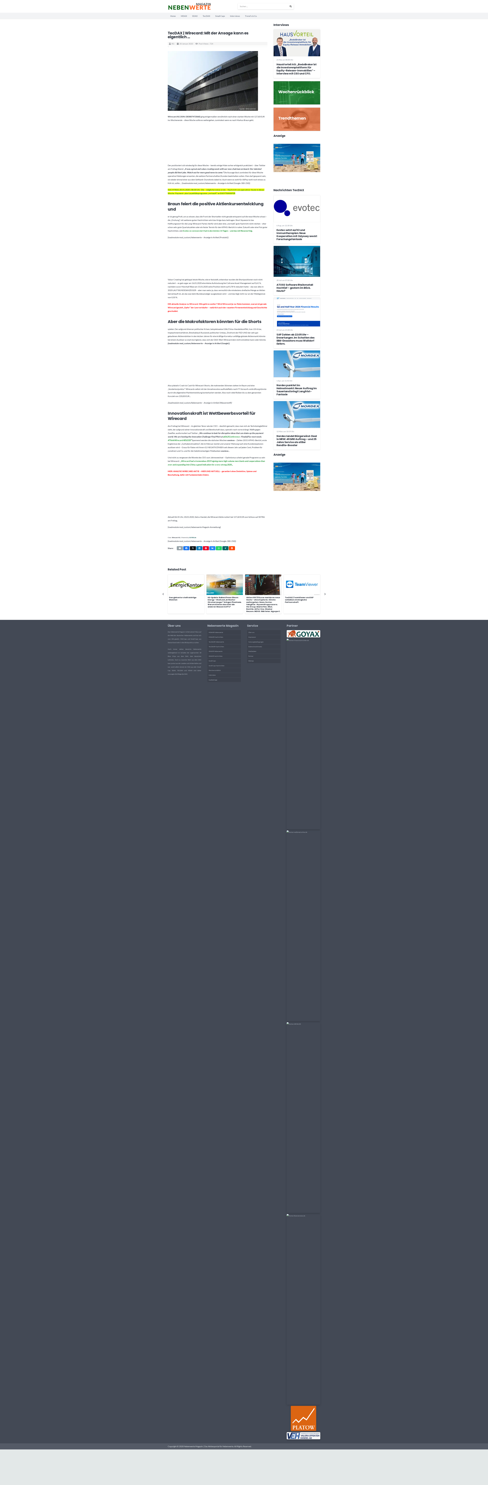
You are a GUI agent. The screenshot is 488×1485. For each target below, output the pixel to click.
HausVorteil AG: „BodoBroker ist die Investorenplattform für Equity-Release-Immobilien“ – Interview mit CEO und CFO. (297, 69)
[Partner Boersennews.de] (303, 1309)
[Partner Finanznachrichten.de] (303, 734)
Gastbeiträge (213, 680)
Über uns (251, 632)
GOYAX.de (192, 537)
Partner (250, 656)
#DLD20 (187, 440)
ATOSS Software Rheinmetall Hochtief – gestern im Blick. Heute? (295, 288)
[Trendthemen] (297, 119)
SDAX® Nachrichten (216, 656)
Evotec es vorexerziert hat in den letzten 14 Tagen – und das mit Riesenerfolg (217, 231)
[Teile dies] (186, 548)
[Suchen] (291, 6)
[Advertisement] (217, 143)
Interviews (212, 675)
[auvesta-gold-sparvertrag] (296, 158)
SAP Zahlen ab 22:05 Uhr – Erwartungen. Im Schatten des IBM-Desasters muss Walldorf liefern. (296, 339)
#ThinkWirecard (175, 440)
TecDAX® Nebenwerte (216, 642)
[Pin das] (206, 548)
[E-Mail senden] (180, 548)
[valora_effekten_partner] (303, 1435)
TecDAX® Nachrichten (216, 647)
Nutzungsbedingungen (256, 642)
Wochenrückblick (215, 670)
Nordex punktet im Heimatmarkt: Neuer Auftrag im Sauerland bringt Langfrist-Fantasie (297, 389)
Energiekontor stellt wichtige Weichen (182, 598)
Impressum (252, 637)
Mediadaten (252, 651)
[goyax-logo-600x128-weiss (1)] (303, 633)
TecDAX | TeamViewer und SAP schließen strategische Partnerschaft (299, 599)
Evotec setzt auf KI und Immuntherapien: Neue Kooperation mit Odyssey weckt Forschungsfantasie (297, 234)
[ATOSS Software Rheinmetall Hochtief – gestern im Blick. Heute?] (297, 261)
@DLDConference (231, 436)
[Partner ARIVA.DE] (303, 1117)
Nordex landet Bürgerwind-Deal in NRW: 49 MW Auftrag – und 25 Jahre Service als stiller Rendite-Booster (297, 440)
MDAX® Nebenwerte (216, 632)
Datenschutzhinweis (255, 647)
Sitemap (251, 661)
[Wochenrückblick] (297, 92)
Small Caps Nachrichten (216, 666)
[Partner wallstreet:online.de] (303, 925)
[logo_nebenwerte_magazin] (189, 6)
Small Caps (212, 661)
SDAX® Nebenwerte (215, 651)
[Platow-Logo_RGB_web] (303, 1418)
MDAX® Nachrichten (216, 637)
